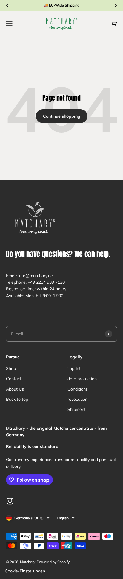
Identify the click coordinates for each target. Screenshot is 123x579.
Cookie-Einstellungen (25, 571)
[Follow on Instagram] (10, 501)
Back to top (17, 399)
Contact (13, 378)
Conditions (77, 389)
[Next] (116, 5)
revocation (77, 399)
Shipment (76, 409)
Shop (11, 368)
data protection (82, 378)
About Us (15, 389)
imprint (74, 368)
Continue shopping (61, 116)
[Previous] (7, 5)
